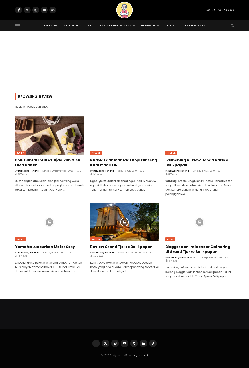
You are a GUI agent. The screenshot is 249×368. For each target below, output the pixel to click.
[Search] (232, 26)
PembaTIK (148, 25)
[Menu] (17, 26)
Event (170, 239)
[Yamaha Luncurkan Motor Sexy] (49, 222)
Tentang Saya (194, 25)
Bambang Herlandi (28, 170)
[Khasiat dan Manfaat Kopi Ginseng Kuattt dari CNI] (124, 135)
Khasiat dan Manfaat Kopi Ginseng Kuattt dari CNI (123, 163)
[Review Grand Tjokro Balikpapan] (124, 222)
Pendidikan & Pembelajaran (110, 25)
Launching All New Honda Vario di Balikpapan (197, 163)
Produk (96, 152)
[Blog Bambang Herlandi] (124, 10)
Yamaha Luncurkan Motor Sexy (45, 246)
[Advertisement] (124, 66)
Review (20, 152)
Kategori (70, 25)
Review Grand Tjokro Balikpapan (121, 246)
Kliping (171, 25)
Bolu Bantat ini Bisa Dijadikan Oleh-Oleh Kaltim (49, 163)
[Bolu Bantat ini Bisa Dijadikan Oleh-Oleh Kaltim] (49, 135)
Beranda (50, 25)
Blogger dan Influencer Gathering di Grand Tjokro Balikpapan (197, 249)
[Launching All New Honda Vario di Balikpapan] (199, 135)
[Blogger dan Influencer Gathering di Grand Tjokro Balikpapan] (199, 222)
